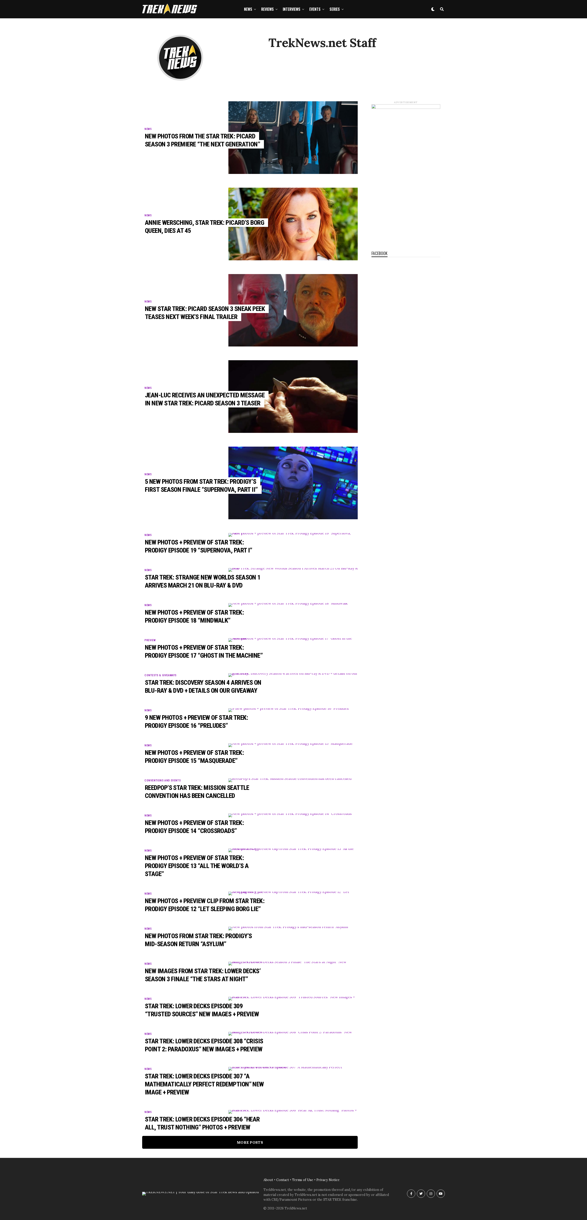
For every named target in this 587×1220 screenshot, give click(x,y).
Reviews (267, 9)
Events (315, 9)
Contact (282, 1180)
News (248, 9)
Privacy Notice (328, 1180)
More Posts (250, 1142)
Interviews (291, 9)
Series (334, 9)
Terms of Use (302, 1180)
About (268, 1180)
